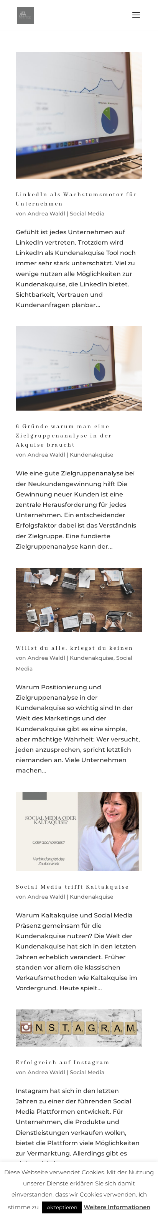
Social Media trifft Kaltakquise (72, 887)
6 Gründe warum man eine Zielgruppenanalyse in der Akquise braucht (64, 436)
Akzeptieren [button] (62, 1207)
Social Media (87, 213)
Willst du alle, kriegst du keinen (74, 648)
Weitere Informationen (117, 1207)
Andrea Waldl (46, 213)
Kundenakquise (92, 454)
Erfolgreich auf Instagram (63, 1062)
